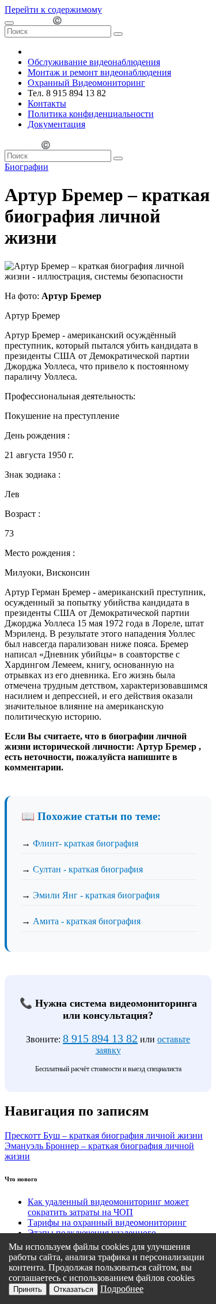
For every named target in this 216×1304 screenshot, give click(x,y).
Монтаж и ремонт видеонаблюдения (99, 72)
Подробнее (121, 1289)
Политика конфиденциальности (91, 114)
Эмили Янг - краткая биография (96, 895)
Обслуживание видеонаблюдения (94, 62)
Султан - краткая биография (88, 869)
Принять (27, 1289)
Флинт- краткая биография (85, 843)
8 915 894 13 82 (100, 1038)
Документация (56, 124)
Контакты (47, 103)
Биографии (26, 167)
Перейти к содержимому (53, 9)
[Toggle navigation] (9, 23)
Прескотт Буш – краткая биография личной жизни (104, 1135)
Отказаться (73, 1289)
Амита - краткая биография (87, 921)
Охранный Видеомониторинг (86, 83)
